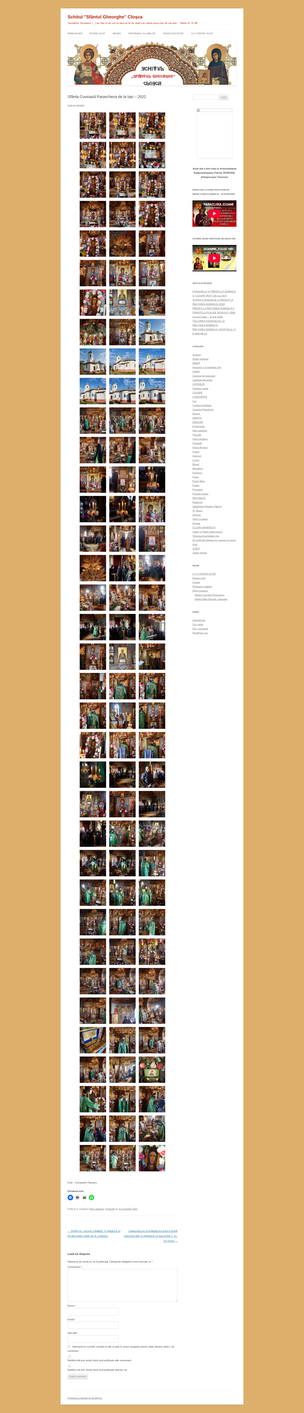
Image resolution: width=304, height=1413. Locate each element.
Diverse (196, 414)
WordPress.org (200, 633)
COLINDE (197, 392)
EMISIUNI (197, 422)
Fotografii (110, 1209)
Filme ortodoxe (200, 439)
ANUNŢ (196, 363)
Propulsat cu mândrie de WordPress (85, 1398)
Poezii (195, 477)
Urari (194, 544)
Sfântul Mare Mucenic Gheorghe (211, 599)
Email (71, 1319)
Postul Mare (198, 481)
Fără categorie (96, 1209)
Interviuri (196, 456)
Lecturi (195, 460)
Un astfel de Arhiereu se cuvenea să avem (214, 540)
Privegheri (197, 489)
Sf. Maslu (197, 510)
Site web (72, 1333)
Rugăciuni (197, 502)
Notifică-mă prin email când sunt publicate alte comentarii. (100, 1360)
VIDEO (196, 548)
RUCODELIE (199, 498)
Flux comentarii (200, 628)
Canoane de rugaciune (203, 376)
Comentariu (75, 1266)
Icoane (195, 451)
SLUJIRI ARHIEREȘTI (204, 527)
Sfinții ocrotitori (200, 519)
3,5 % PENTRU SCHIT (202, 33)
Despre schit (97, 33)
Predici (196, 485)
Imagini (117, 33)
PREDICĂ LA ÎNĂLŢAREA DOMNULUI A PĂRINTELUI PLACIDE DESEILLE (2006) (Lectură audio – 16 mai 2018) (213, 312)
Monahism (197, 468)
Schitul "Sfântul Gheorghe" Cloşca (105, 16)
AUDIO (196, 371)
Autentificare (198, 620)
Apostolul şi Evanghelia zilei (206, 367)
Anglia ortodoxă (200, 359)
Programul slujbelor (141, 33)
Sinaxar (196, 523)
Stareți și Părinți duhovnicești (207, 532)
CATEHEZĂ (198, 384)
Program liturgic (200, 494)
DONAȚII (197, 418)
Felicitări (196, 435)
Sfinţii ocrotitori (173, 33)
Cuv (194, 401)
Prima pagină (75, 33)
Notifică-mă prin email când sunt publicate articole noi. (98, 1369)
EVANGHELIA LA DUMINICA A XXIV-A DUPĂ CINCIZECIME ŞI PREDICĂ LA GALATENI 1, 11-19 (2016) (151, 1236)
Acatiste (196, 355)
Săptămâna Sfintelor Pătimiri (207, 506)
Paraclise (197, 473)
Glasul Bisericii (200, 447)
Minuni (195, 464)
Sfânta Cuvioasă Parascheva (209, 595)
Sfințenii (196, 515)
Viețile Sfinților (199, 553)
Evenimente (198, 426)
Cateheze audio (200, 388)
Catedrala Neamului (202, 380)
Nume (72, 1305)
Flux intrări (197, 624)
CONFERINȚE (199, 397)
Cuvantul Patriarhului (203, 409)
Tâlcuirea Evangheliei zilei (205, 536)
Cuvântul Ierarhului (201, 405)
